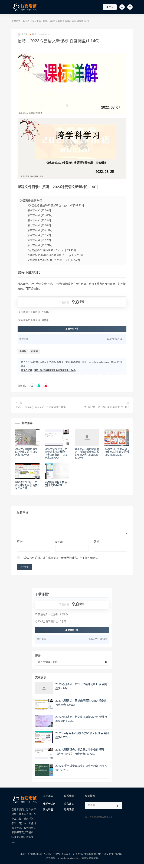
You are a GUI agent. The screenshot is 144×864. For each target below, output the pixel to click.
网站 (96, 541)
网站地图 (48, 809)
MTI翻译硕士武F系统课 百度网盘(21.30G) (106, 407)
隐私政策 (69, 804)
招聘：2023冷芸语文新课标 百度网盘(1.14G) (55, 370)
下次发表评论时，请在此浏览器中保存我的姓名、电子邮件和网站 (60, 558)
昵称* (20, 541)
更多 (38, 21)
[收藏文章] (31, 386)
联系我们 (69, 809)
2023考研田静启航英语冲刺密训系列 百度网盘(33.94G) (26, 452)
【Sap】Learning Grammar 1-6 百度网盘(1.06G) (41, 407)
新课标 (22, 351)
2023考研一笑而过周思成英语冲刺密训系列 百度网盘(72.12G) (116, 452)
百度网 (34, 351)
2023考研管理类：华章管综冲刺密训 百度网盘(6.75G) (26, 485)
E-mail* (59, 541)
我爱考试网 (28, 21)
